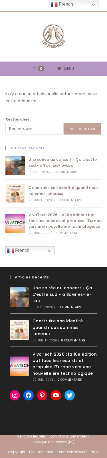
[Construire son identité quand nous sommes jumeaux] (15, 193)
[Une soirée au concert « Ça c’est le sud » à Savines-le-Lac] (15, 165)
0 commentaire (65, 172)
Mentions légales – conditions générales (52, 436)
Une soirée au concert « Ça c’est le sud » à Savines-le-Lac (63, 162)
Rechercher (17, 119)
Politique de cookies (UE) (53, 441)
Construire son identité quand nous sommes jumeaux (58, 327)
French (21, 250)
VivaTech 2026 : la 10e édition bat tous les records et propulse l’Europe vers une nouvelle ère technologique (65, 220)
